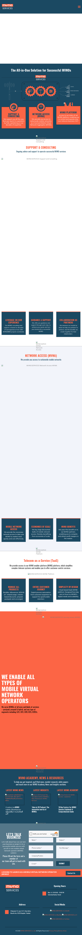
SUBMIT (62, 863)
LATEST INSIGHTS (41, 790)
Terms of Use (62, 931)
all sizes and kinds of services (28, 706)
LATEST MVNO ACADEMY (67, 790)
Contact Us (71, 873)
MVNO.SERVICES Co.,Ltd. (28, 931)
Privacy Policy (53, 931)
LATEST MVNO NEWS (15, 790)
